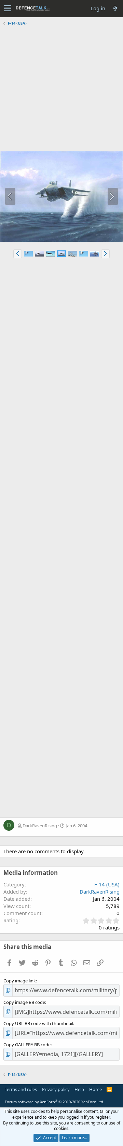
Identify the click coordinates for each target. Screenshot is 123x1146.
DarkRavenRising (40, 826)
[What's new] (115, 8)
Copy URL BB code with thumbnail (38, 1023)
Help (79, 1089)
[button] (7, 8)
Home (95, 1089)
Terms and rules (21, 1089)
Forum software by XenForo (54, 1101)
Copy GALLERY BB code (27, 1044)
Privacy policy (56, 1089)
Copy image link (19, 981)
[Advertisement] (61, 89)
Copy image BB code (24, 1002)
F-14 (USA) (107, 884)
